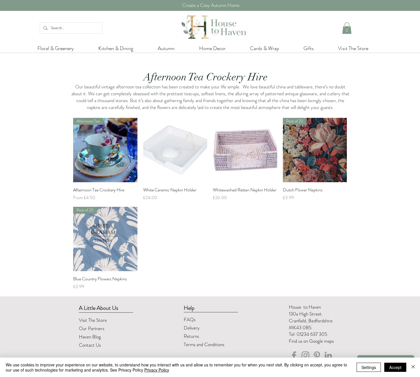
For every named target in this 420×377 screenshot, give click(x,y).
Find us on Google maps (311, 341)
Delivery (192, 327)
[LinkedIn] (328, 355)
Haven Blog (90, 336)
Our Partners (91, 328)
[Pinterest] (317, 355)
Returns (192, 336)
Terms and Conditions (204, 344)
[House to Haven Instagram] (305, 355)
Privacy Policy (156, 370)
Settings (368, 367)
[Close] (413, 367)
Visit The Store (93, 320)
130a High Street (305, 313)
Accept (395, 367)
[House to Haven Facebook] (294, 355)
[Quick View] (175, 150)
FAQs (189, 319)
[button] (347, 28)
